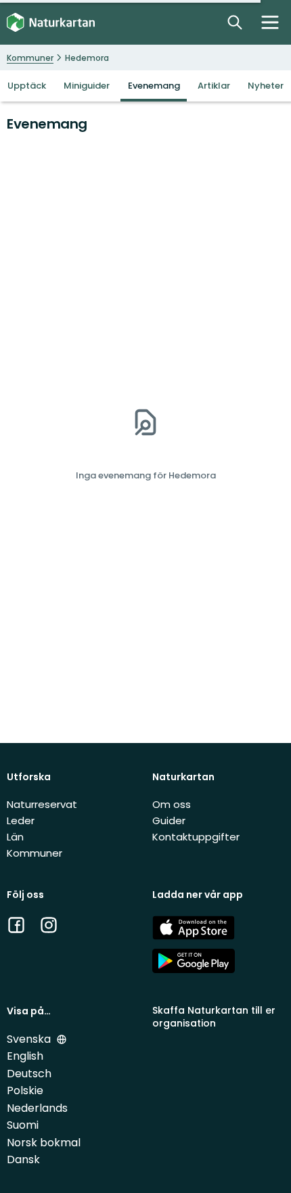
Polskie (25, 1090)
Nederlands (37, 1108)
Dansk (23, 1159)
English (25, 1056)
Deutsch (29, 1073)
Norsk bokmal (44, 1142)
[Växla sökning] (235, 22)
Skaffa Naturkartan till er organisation (213, 1017)
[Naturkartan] (51, 22)
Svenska (30, 1039)
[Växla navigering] (270, 22)
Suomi (23, 1125)
